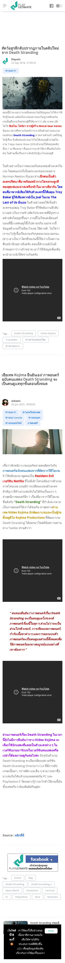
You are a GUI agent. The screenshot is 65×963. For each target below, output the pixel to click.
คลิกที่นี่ (19, 835)
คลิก (19, 948)
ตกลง (51, 930)
